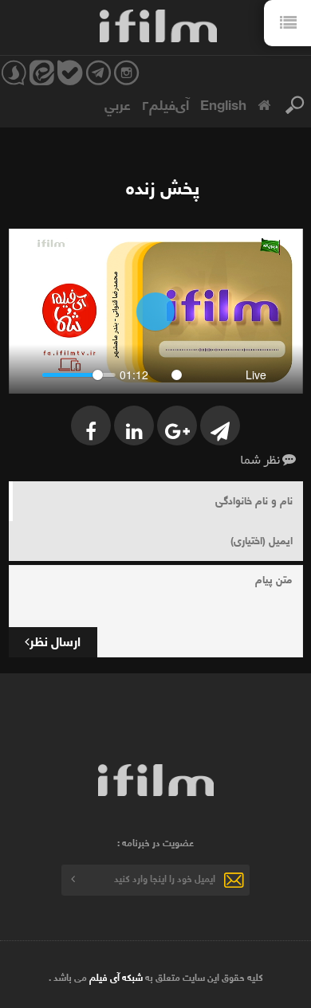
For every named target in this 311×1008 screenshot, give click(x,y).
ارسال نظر (55, 640)
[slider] (79, 374)
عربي (117, 103)
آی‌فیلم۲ (165, 103)
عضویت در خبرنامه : (155, 842)
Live (256, 374)
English (223, 103)
